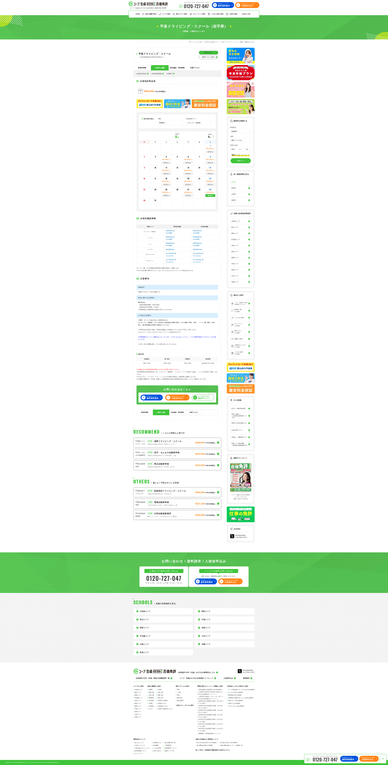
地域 (231, 136)
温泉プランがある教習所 (235, 700)
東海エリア (138, 703)
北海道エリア (138, 689)
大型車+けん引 (162, 703)
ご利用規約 (168, 745)
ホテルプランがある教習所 (236, 706)
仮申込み (210, 195)
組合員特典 (180, 700)
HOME (138, 14)
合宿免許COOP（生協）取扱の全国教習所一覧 (153, 678)
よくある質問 (157, 748)
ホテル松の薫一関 (171, 253)
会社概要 (155, 745)
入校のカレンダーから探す (185, 705)
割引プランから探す (182, 686)
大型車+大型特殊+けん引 (165, 709)
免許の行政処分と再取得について (207, 739)
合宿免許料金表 (141, 73)
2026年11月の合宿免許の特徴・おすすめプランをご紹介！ (210, 711)
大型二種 (160, 692)
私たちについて (139, 742)
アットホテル (170, 255)
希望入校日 (234, 145)
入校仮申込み (228, 678)
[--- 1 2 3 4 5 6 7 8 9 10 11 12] (241, 149)
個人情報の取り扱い (171, 742)
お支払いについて (140, 745)
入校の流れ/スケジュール (142, 748)
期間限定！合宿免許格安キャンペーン (210, 733)
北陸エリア (138, 700)
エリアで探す (166, 14)
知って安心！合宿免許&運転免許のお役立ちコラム (213, 750)
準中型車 (151, 700)
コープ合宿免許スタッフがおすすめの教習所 (241, 689)
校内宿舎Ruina (170, 230)
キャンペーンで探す (199, 14)
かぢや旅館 (169, 233)
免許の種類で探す (151, 14)
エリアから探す (138, 686)
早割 (178, 689)
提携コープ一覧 (169, 751)
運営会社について (139, 739)
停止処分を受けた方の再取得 (228, 742)
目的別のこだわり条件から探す (237, 686)
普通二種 (160, 695)
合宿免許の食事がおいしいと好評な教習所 (240, 698)
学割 (178, 695)
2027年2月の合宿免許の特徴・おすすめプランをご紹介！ (210, 725)
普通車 (151, 689)
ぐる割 (179, 692)
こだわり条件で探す (217, 14)
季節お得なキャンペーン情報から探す (210, 686)
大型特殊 (151, 706)
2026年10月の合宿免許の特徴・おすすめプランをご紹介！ (210, 707)
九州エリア (138, 714)
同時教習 (151, 698)
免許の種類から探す (154, 686)
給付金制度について (140, 751)
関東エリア (138, 695)
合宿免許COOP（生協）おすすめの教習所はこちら (196, 672)
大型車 (151, 703)
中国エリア (138, 709)
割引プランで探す (181, 14)
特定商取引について (171, 748)
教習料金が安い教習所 (234, 695)
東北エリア (138, 692)
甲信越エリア (138, 698)
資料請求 (246, 678)
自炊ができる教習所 (234, 703)
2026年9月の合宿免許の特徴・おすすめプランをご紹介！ (210, 702)
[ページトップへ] (383, 759)
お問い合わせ (157, 751)
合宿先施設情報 (156, 73)
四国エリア (138, 711)
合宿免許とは (157, 742)
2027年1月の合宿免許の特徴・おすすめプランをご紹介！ (210, 720)
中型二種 (160, 698)
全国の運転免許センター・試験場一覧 (231, 745)
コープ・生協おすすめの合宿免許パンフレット (197, 678)
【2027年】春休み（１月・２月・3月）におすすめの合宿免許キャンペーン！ (210, 697)
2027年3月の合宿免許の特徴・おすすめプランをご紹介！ (210, 730)
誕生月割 (179, 698)
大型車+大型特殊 (163, 700)
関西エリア (138, 706)
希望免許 (233, 127)
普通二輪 (151, 692)
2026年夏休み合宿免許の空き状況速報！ (210, 689)
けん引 (151, 709)
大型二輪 (151, 695)
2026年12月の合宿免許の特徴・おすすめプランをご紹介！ (210, 716)
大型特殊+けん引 (163, 706)
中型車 (159, 689)
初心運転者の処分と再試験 (205, 745)
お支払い (246, 14)
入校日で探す (233, 14)
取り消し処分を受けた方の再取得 (207, 742)
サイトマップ (138, 753)
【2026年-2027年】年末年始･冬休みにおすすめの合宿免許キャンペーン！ (209, 693)
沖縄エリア (138, 717)
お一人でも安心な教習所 (235, 692)
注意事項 (169, 73)
